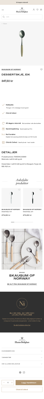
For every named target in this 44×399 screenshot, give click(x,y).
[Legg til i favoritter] (19, 190)
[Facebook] (20, 372)
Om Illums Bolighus (11, 364)
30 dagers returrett (22, 2)
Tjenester (6, 357)
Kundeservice (8, 351)
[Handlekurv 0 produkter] (41, 9)
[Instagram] (24, 372)
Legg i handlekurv (28, 383)
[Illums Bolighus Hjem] (22, 10)
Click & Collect (22, 389)
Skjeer (5, 24)
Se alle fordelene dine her (22, 325)
